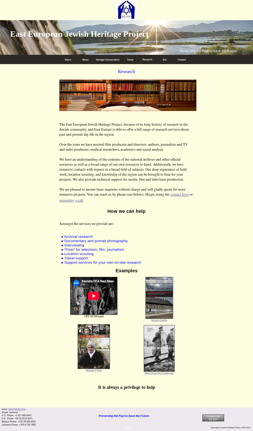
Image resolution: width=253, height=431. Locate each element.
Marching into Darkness (159, 373)
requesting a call (71, 199)
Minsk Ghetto (159, 320)
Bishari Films (94, 370)
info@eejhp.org (16, 409)
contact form (179, 194)
